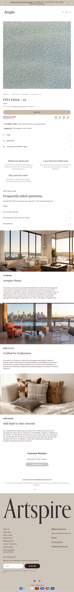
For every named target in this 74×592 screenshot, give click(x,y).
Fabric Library (7, 535)
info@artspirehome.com (59, 546)
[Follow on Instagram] (39, 581)
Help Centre (7, 532)
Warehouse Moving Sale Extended (22, 2)
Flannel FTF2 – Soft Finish (20, 94)
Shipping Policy (8, 541)
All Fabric (6, 94)
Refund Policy (7, 538)
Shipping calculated (19, 106)
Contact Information (10, 544)
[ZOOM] (66, 84)
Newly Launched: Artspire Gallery (9, 551)
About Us (6, 529)
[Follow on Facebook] (34, 581)
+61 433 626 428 (57, 542)
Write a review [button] (37, 464)
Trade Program (8, 547)
